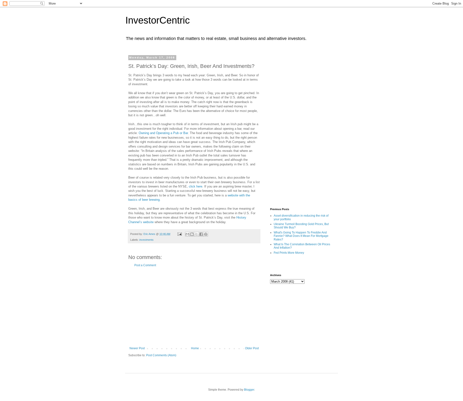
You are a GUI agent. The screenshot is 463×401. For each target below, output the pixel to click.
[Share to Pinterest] (205, 234)
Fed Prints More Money (289, 252)
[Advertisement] (194, 307)
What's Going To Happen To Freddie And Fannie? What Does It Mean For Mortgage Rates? (301, 236)
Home (195, 348)
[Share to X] (196, 234)
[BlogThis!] (192, 234)
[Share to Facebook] (201, 234)
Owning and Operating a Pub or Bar (163, 133)
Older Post (252, 348)
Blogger (249, 389)
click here (195, 186)
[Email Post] (179, 234)
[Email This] (187, 234)
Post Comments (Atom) (161, 355)
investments (146, 239)
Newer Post (137, 348)
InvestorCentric (157, 20)
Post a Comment (145, 265)
